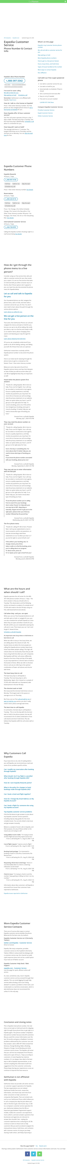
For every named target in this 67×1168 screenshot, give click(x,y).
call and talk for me (24, 699)
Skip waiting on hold (10, 95)
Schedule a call (22, 95)
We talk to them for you (11, 93)
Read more (12, 100)
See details (29, 190)
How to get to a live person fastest (48, 61)
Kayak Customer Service (45, 113)
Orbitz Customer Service (45, 116)
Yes (37, 1146)
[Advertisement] (19, 150)
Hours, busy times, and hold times (48, 64)
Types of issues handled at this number (50, 67)
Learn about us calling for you (13, 312)
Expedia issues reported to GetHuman (16, 893)
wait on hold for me (10, 701)
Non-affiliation (42, 73)
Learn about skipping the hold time (14, 339)
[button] (65, 1)
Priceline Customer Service (46, 110)
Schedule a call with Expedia (12, 632)
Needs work (42, 1146)
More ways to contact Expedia (47, 70)
